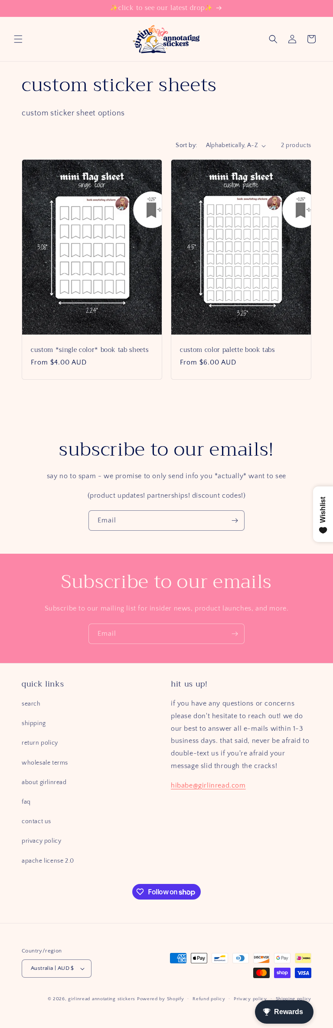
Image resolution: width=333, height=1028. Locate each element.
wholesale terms (45, 762)
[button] (18, 39)
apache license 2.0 (48, 860)
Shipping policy (294, 999)
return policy (40, 742)
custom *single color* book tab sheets (89, 350)
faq (26, 801)
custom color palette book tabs (227, 350)
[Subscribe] (234, 520)
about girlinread (44, 782)
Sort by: (186, 145)
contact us (36, 821)
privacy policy (41, 841)
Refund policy (209, 999)
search (31, 703)
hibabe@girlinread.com (208, 785)
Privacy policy (250, 999)
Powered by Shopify (160, 999)
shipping (34, 723)
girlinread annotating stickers (101, 999)
